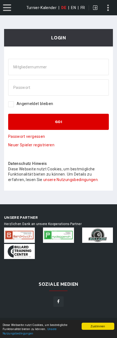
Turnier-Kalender (41, 7)
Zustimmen (98, 326)
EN (73, 7)
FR (83, 7)
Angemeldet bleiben (35, 103)
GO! (58, 122)
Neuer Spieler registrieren (31, 145)
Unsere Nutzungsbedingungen (30, 331)
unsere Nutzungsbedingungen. (70, 179)
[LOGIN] (95, 8)
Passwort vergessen (26, 136)
